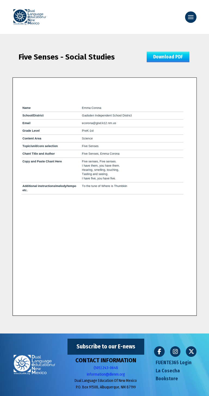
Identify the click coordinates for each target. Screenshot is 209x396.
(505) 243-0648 (106, 368)
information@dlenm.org (106, 374)
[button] (190, 17)
